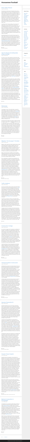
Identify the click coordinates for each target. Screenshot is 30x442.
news (25, 96)
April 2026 (25, 35)
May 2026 (25, 34)
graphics (26, 89)
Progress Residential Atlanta (5, 40)
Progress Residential (7, 405)
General (3, 47)
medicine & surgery (6, 178)
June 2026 (25, 33)
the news (25, 104)
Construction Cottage (7, 226)
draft (26, 81)
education (26, 82)
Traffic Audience (5, 183)
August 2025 (26, 47)
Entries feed (26, 63)
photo (3, 432)
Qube (19, 187)
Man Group (17, 111)
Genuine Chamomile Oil (7, 302)
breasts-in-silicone (8, 394)
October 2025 (26, 44)
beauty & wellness (6, 349)
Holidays (27, 90)
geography (25, 88)
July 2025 (25, 48)
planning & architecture (5, 297)
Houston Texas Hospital (7, 354)
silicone (12, 394)
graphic (24, 89)
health (3, 178)
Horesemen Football (9, 2)
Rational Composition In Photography (7, 400)
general (3, 136)
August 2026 (26, 31)
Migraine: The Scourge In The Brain (10, 141)
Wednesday (4, 106)
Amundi (11, 236)
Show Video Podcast (6, 7)
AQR (6, 322)
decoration (25, 80)
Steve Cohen (13, 76)
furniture (26, 86)
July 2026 (25, 32)
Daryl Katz (15, 116)
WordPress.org (26, 66)
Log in (25, 62)
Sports (27, 103)
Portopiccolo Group (4, 169)
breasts (5, 394)
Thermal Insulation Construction (9, 262)
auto (25, 73)
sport (25, 103)
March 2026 (26, 36)
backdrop (25, 74)
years (14, 394)
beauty (3, 349)
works (27, 104)
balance (26, 74)
